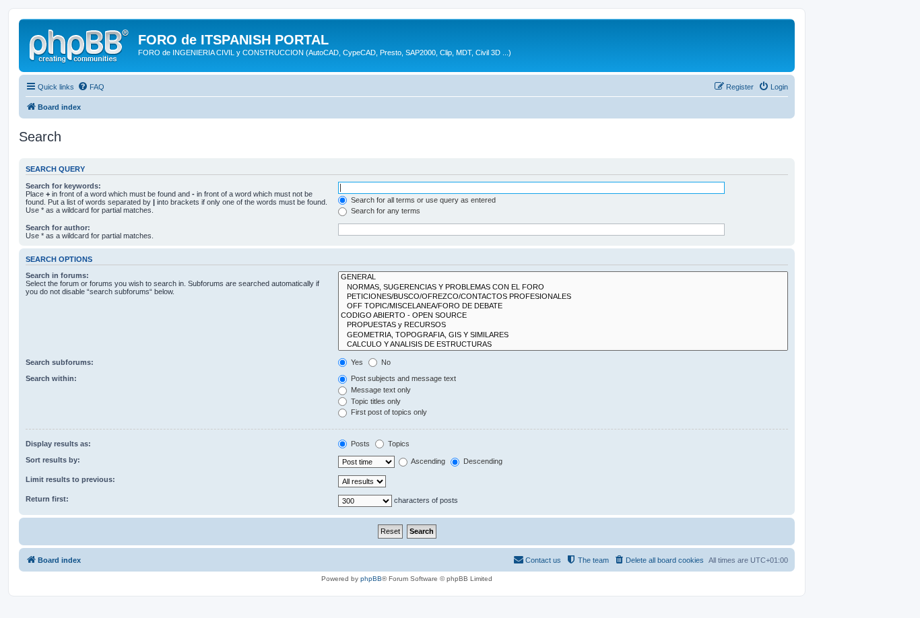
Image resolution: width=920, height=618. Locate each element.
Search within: (51, 378)
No (385, 362)
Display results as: (58, 444)
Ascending (427, 461)
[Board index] (80, 43)
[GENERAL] (563, 277)
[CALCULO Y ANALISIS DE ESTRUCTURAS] (563, 344)
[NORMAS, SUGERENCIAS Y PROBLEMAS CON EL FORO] (563, 287)
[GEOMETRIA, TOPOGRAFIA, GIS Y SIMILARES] (563, 335)
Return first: (47, 499)
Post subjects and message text (402, 378)
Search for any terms (384, 211)
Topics (397, 444)
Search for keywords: (63, 186)
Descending (481, 461)
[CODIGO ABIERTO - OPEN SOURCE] (563, 315)
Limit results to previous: (70, 479)
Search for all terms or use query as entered (422, 200)
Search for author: (58, 228)
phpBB (371, 578)
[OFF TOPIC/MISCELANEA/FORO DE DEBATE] (563, 306)
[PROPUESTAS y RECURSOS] (563, 325)
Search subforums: (60, 362)
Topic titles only (375, 401)
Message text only (380, 390)
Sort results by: (53, 460)
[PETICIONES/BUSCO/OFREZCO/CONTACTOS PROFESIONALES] (563, 297)
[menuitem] (90, 87)
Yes (356, 362)
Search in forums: (57, 275)
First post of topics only (388, 412)
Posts (359, 444)
